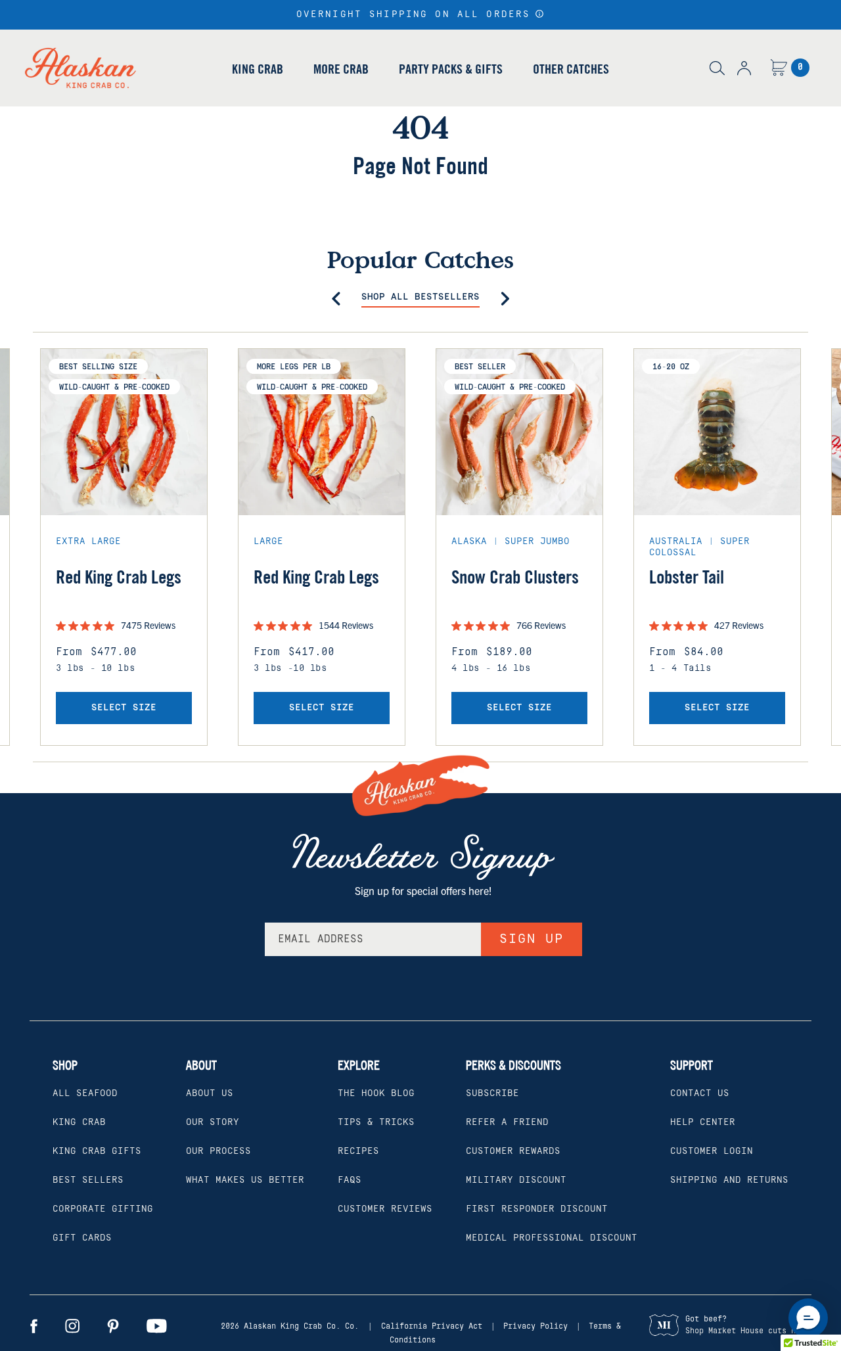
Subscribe (492, 1093)
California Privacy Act (431, 1326)
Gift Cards (82, 1238)
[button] (540, 13)
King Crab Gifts (97, 1151)
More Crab (341, 68)
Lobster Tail (686, 577)
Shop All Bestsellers (420, 297)
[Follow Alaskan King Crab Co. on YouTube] (157, 1326)
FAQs (349, 1180)
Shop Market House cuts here (747, 1331)
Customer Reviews (385, 1209)
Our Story (212, 1122)
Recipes (358, 1151)
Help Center (702, 1122)
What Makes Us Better (245, 1180)
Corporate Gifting (103, 1209)
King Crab (257, 68)
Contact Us (699, 1093)
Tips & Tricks (376, 1122)
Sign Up (531, 939)
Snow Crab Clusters (515, 577)
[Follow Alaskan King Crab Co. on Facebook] (33, 1326)
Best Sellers (88, 1180)
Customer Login (711, 1151)
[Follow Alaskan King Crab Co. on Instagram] (72, 1326)
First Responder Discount (537, 1209)
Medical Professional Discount (551, 1238)
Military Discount (516, 1180)
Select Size (123, 707)
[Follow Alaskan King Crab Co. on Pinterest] (113, 1326)
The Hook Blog (376, 1093)
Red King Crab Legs (118, 577)
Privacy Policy (535, 1326)
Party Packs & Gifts (451, 68)
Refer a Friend (507, 1122)
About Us (209, 1093)
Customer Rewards (513, 1151)
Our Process (218, 1151)
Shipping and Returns (729, 1180)
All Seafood (85, 1093)
